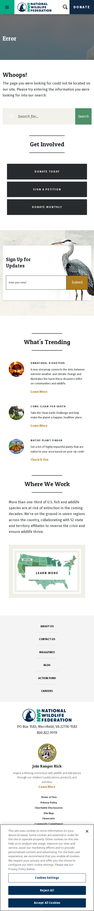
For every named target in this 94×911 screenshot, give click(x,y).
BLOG (47, 665)
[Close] (87, 831)
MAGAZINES (47, 652)
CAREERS (47, 691)
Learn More (39, 392)
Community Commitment (49, 824)
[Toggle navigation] (7, 7)
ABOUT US (47, 626)
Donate (81, 7)
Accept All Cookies (47, 903)
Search (83, 116)
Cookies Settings (47, 878)
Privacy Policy (48, 802)
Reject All (47, 890)
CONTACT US (47, 639)
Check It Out (40, 459)
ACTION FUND (47, 678)
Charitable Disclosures (49, 807)
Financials (48, 818)
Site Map (49, 813)
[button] (77, 282)
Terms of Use (49, 797)
